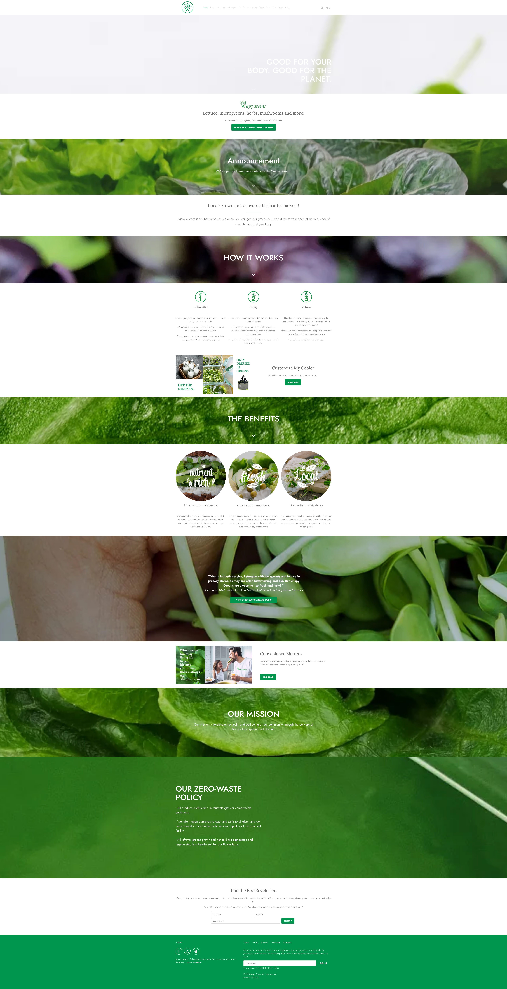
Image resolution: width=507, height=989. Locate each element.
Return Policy (274, 968)
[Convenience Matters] (214, 665)
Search (264, 942)
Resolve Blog (264, 7)
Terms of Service (249, 968)
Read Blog (268, 677)
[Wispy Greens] (187, 7)
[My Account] (322, 7)
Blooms (253, 7)
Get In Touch (277, 7)
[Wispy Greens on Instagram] (188, 951)
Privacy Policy (262, 968)
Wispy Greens (255, 974)
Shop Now (293, 382)
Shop (212, 7)
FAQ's (255, 942)
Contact (287, 942)
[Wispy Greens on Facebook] (180, 951)
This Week (221, 7)
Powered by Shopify (251, 977)
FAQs (287, 7)
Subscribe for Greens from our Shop (253, 127)
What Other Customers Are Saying (254, 600)
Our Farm (232, 7)
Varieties (275, 942)
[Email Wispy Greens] (197, 951)
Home (205, 7)
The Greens (243, 7)
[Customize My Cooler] (214, 374)
